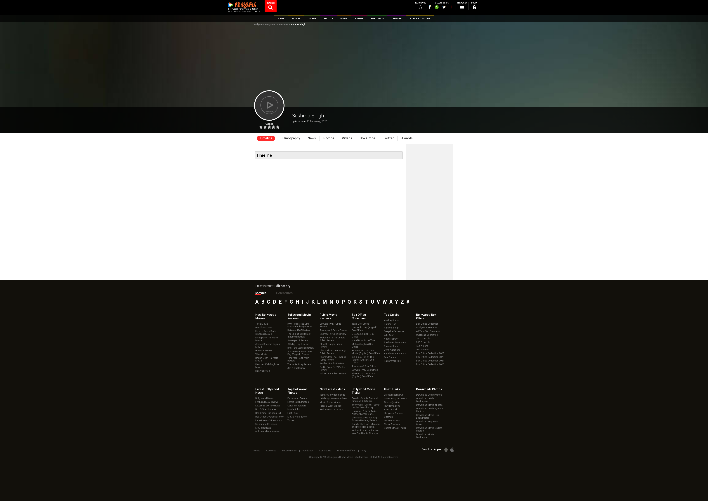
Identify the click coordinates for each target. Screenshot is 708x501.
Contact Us (325, 450)
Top (391, 314)
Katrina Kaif (390, 324)
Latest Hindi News (393, 394)
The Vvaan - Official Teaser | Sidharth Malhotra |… (366, 406)
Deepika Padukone (394, 331)
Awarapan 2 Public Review (334, 330)
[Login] (474, 7)
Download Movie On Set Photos (429, 429)
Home (257, 450)
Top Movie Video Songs (332, 394)
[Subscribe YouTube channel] (451, 8)
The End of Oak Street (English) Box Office (363, 375)
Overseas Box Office (427, 334)
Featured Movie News (266, 402)
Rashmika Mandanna (395, 342)
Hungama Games (393, 413)
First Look (292, 413)
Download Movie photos (429, 404)
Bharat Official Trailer (395, 428)
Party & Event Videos (330, 405)
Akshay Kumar (391, 320)
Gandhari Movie (263, 327)
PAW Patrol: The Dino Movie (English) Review (299, 325)
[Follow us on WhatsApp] (437, 7)
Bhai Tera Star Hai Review (300, 347)
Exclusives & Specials (331, 409)
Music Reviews (392, 424)
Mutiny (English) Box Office (362, 345)
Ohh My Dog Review (298, 344)
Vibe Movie (261, 354)
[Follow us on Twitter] (444, 7)
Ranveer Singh (391, 327)
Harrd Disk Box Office (363, 340)
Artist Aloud (390, 409)
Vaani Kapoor (391, 338)
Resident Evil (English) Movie (267, 365)
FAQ (364, 450)
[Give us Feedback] (462, 7)
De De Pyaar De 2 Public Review (332, 368)
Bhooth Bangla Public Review (331, 345)
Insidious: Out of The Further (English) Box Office (363, 360)
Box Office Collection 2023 (430, 353)
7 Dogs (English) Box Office (363, 335)
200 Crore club (423, 342)
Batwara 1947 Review (298, 330)
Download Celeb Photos (429, 394)
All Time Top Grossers (428, 331)
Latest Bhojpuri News (395, 398)
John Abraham (392, 349)
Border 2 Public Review (332, 363)
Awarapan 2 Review (297, 340)
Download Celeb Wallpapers (425, 400)
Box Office (359, 316)
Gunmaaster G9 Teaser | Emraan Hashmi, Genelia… (365, 419)
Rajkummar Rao (392, 360)
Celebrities (282, 24)
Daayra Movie (262, 370)
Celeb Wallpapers (296, 405)
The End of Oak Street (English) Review (298, 335)
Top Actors (422, 346)
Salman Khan (391, 346)
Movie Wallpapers (297, 416)
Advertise (271, 450)
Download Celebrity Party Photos (429, 410)
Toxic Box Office (360, 323)
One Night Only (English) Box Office (364, 329)
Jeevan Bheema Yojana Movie (267, 345)
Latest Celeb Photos (298, 402)
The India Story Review (299, 364)
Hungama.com (392, 405)
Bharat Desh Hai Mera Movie (266, 359)
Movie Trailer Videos (330, 402)
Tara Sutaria (390, 357)
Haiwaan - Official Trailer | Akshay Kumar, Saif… (365, 412)
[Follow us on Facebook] (430, 7)
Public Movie (328, 316)
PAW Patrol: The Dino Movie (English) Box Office (366, 352)
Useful (392, 389)
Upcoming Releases (266, 424)
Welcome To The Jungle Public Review (332, 339)
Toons (290, 420)
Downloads (429, 389)
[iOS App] (452, 449)
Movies (260, 293)
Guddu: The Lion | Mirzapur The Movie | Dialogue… (366, 425)
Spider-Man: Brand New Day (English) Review (300, 353)
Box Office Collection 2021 (430, 360)
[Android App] (446, 449)
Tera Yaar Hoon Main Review (298, 359)
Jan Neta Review (296, 368)
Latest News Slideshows (268, 420)
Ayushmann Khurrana (395, 353)
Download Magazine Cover (427, 423)
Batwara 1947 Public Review (330, 325)
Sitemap (388, 416)
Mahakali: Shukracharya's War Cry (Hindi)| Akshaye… (366, 432)
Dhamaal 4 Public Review (333, 334)
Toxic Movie (261, 323)
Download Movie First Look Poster (427, 416)
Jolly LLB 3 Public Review (333, 373)
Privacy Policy (289, 450)
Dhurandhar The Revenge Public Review (333, 352)
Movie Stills (293, 409)
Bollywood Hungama (264, 24)
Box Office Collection (427, 323)
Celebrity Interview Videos (333, 398)
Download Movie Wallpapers (425, 436)
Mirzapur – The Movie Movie (266, 339)
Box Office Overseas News (269, 416)
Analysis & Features (426, 327)
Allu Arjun (389, 335)
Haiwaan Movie (263, 350)
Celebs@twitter (392, 402)
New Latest (332, 389)
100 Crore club (423, 338)
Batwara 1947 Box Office (365, 369)
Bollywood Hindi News (267, 431)
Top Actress (422, 349)
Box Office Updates (265, 409)
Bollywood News (264, 398)
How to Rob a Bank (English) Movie (265, 332)
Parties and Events (297, 398)
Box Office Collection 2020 (430, 364)
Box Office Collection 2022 (430, 357)
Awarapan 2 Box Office (364, 366)
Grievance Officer (346, 450)
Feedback (308, 450)
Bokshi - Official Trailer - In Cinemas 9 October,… (365, 399)
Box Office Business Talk (268, 413)
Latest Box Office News (267, 405)
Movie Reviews (263, 427)
